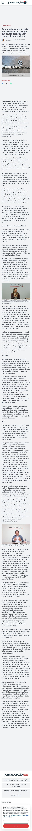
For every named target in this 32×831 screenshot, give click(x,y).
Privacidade (25, 815)
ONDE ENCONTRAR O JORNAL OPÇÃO (16, 780)
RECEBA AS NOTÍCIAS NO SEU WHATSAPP (16, 785)
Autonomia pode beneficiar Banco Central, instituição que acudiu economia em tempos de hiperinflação (15, 32)
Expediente (6, 802)
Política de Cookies (16, 815)
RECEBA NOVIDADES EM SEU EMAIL (16, 791)
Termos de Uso (8, 817)
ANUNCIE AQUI (16, 795)
